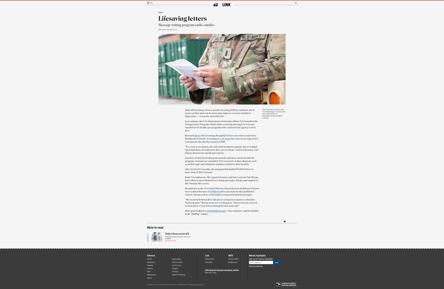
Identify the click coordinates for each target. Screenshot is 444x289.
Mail (149, 271)
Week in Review (178, 274)
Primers (175, 271)
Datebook (151, 262)
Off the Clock (177, 262)
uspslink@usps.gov (217, 211)
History (150, 268)
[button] (295, 2)
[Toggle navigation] (148, 3)
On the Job (176, 265)
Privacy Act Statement (256, 266)
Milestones (151, 274)
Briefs (149, 259)
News (161, 12)
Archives (208, 262)
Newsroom (232, 262)
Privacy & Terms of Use (196, 284)
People (175, 268)
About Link (209, 259)
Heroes (150, 265)
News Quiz (176, 259)
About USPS (233, 259)
